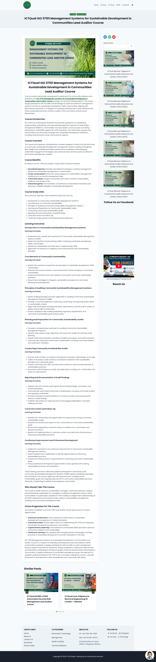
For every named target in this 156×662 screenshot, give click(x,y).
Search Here (108, 43)
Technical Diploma (59, 646)
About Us (27, 636)
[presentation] (41, 582)
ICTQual (111, 5)
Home (96, 5)
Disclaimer (28, 642)
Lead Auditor (81, 14)
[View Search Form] (132, 5)
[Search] (131, 46)
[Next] (93, 591)
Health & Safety (58, 641)
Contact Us (28, 639)
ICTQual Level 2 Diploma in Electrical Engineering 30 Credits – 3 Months (77, 599)
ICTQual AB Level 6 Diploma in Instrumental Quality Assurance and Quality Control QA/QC (119, 104)
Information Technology (61, 634)
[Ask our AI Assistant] (149, 655)
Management (57, 637)
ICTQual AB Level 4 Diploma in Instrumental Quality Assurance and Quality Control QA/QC (119, 164)
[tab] (56, 611)
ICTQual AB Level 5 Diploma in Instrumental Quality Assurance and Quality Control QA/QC (119, 134)
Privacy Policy (29, 646)
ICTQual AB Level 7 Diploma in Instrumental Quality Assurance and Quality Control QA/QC (119, 74)
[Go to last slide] (27, 591)
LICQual (103, 5)
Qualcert (125, 5)
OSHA (118, 5)
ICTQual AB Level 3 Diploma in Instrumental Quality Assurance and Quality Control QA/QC (119, 194)
